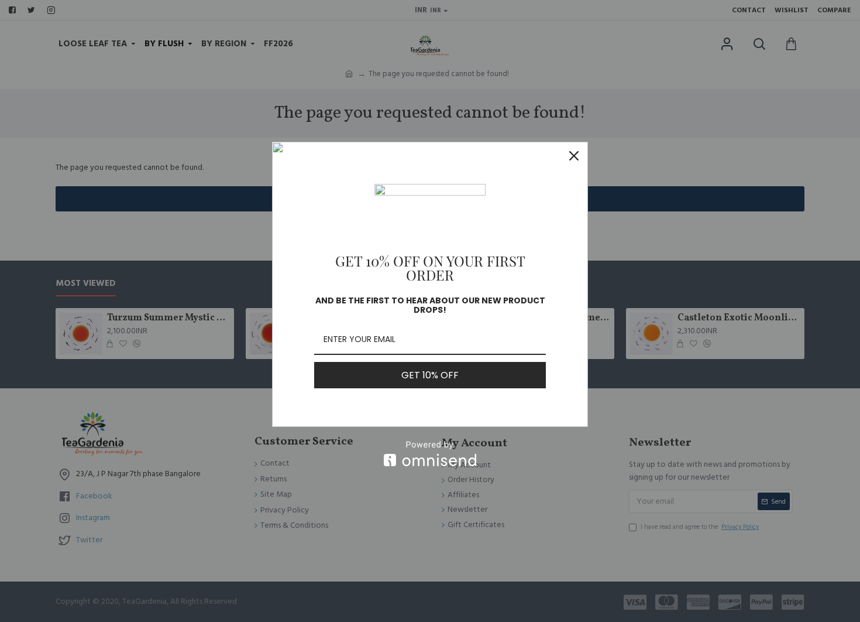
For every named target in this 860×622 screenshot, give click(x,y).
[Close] (574, 156)
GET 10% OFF (430, 375)
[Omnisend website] (430, 453)
